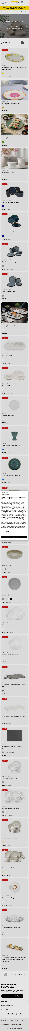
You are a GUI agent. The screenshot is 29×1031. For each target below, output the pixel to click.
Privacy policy (4, 492)
